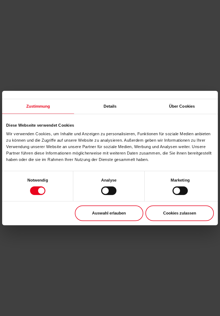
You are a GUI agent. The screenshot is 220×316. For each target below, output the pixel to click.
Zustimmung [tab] (38, 106)
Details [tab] (110, 106)
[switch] (108, 190)
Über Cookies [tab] (182, 106)
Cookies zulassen (179, 213)
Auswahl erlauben (109, 213)
